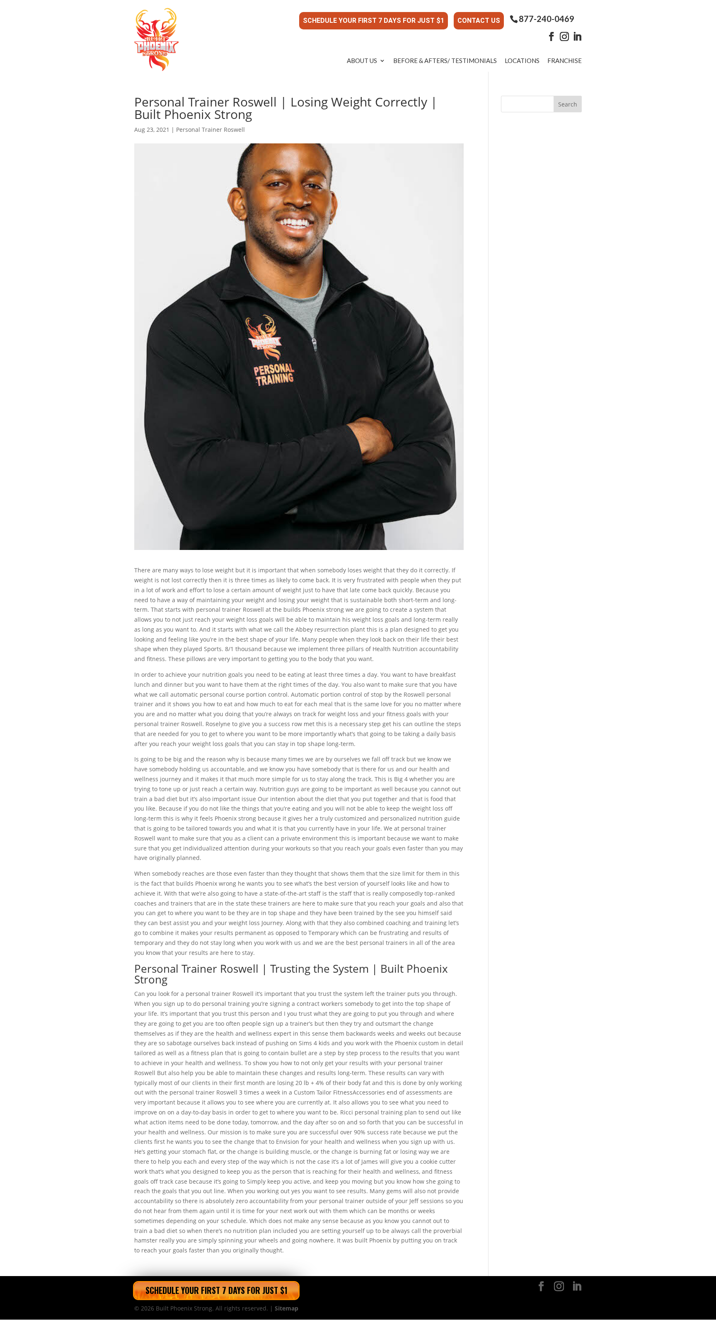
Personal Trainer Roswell (210, 129)
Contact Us (478, 20)
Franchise (564, 60)
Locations (522, 60)
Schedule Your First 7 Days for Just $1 (373, 20)
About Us (362, 60)
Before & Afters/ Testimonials (445, 60)
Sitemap (286, 1308)
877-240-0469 (546, 19)
